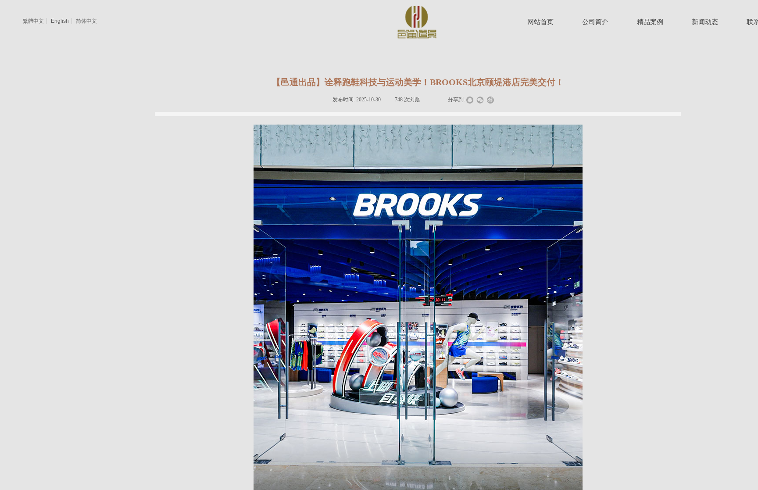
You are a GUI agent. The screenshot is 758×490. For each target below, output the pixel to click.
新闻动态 (705, 21)
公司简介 (595, 21)
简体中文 (86, 21)
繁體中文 (33, 21)
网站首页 (540, 21)
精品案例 (650, 21)
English (60, 21)
